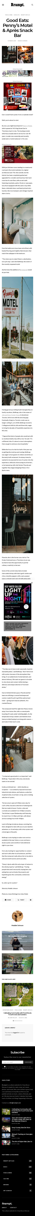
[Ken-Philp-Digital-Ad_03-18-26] (17, 154)
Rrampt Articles (25, 15)
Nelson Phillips (22, 941)
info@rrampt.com (15, 1103)
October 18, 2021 (12, 965)
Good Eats (17, 15)
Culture (12, 934)
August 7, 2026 (15, 1143)
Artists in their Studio (21, 957)
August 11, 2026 (16, 1138)
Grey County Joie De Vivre (21, 1127)
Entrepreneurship (8, 1010)
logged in (16, 1032)
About (4, 1207)
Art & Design (10, 957)
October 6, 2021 (12, 941)
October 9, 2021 (12, 40)
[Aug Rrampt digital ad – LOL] (18, 96)
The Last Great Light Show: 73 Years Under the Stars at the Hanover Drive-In (21, 1119)
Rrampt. (7, 1203)
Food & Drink (9, 15)
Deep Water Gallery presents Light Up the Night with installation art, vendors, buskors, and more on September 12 (16, 626)
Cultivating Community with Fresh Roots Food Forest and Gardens (18, 1014)
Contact (13, 1207)
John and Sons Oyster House (11, 415)
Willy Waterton (22, 965)
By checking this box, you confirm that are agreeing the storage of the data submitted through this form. (17, 1068)
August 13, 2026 (16, 1130)
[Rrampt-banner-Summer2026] (17, 73)
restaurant (24, 270)
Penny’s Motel (27, 126)
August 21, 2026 (23, 1017)
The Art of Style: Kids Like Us (22, 1141)
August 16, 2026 (16, 1123)
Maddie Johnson (22, 40)
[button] (13, 1020)
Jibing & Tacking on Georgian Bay (22, 1135)
